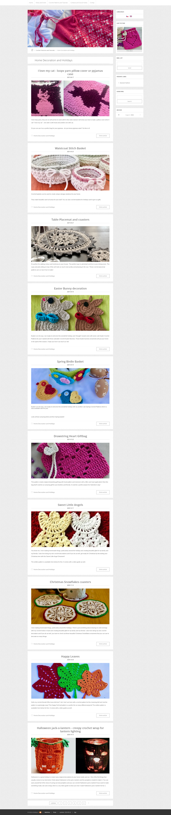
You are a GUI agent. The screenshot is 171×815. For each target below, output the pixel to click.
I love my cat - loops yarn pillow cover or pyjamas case (70, 72)
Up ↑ (75, 812)
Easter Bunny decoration (70, 288)
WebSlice (47, 812)
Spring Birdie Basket (70, 361)
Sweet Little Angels (70, 505)
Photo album (130, 50)
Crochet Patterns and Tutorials (58, 3)
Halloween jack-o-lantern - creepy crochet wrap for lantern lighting (70, 729)
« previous (53, 803)
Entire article (103, 136)
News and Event (41, 3)
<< (119, 115)
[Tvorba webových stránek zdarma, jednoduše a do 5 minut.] (40, 812)
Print (54, 812)
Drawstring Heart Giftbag (70, 436)
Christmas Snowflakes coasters (70, 582)
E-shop (92, 3)
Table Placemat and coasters (70, 219)
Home (31, 3)
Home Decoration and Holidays (44, 136)
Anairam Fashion (125, 83)
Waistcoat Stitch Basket (70, 148)
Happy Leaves (70, 656)
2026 (132, 115)
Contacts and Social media (79, 3)
